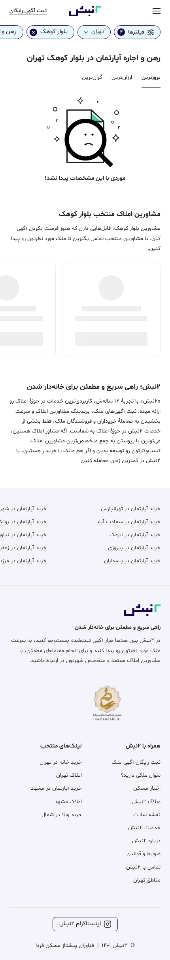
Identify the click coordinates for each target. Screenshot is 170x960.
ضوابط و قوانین (144, 853)
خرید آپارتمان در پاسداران (132, 561)
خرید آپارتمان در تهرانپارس (131, 509)
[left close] (33, 32)
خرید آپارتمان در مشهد (56, 788)
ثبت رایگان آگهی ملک (136, 762)
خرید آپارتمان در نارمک (135, 535)
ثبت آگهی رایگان (28, 11)
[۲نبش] (85, 15)
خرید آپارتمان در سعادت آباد (128, 522)
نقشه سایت (147, 814)
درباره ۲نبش (146, 840)
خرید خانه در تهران (61, 762)
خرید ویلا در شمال (62, 814)
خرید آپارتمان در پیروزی (134, 548)
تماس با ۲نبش (143, 867)
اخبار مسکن (147, 788)
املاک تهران (69, 775)
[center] (157, 11)
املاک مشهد (68, 801)
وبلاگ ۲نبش (146, 801)
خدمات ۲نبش (144, 827)
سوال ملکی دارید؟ (141, 775)
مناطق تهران (147, 880)
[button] (85, 130)
